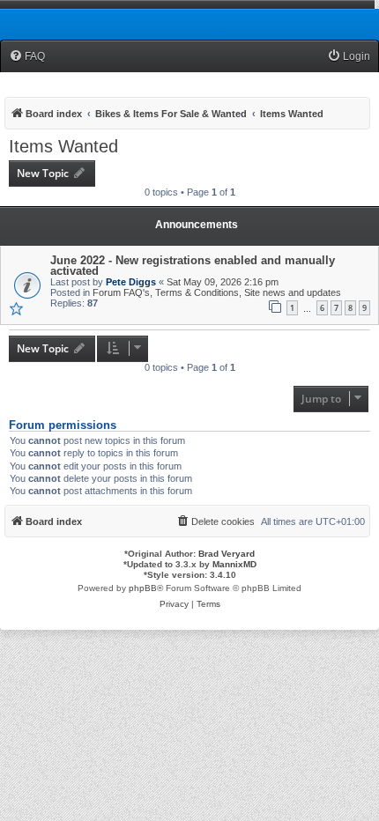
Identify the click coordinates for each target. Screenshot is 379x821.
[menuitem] (27, 57)
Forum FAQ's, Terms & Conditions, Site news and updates (217, 292)
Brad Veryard (226, 553)
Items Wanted (63, 146)
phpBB (143, 588)
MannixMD (234, 564)
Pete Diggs (131, 282)
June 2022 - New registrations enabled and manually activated (192, 265)
